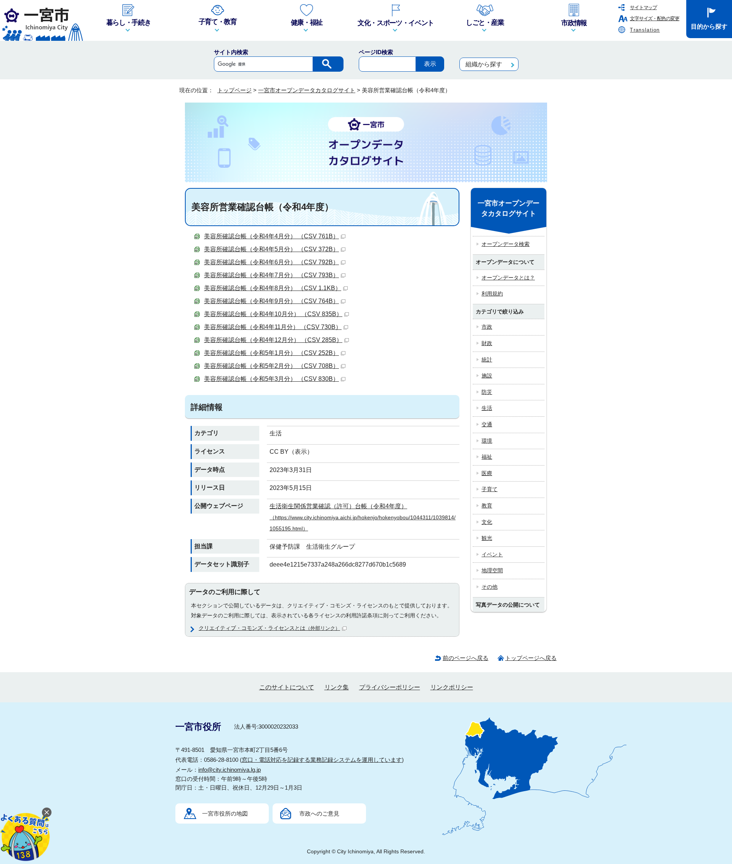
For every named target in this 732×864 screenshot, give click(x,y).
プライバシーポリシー (389, 687)
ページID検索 (376, 52)
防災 (487, 392)
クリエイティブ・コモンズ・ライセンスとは (269, 628)
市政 (487, 327)
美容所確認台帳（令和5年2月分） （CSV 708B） (271, 366)
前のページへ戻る (465, 658)
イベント (492, 554)
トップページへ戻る (531, 658)
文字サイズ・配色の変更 (654, 18)
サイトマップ (643, 7)
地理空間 (492, 570)
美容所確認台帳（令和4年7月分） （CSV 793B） (271, 275)
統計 (487, 360)
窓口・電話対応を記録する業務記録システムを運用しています (322, 759)
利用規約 (492, 294)
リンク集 (336, 687)
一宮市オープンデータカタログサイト (306, 90)
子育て (490, 489)
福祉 (487, 457)
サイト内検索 (231, 52)
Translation (645, 30)
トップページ (234, 90)
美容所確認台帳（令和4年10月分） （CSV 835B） (273, 314)
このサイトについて (286, 687)
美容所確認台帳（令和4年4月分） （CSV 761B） (271, 236)
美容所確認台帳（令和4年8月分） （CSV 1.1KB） (272, 288)
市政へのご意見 (319, 813)
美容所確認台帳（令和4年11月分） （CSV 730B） (273, 327)
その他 (490, 587)
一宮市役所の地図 (225, 813)
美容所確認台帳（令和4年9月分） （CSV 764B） (271, 301)
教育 (487, 506)
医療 (487, 473)
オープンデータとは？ (508, 278)
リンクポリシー (451, 687)
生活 (487, 408)
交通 (487, 424)
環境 (487, 441)
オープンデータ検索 (506, 244)
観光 (487, 538)
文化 (487, 522)
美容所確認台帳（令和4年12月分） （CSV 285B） (273, 340)
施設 (487, 376)
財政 (487, 343)
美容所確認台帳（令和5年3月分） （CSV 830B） (271, 379)
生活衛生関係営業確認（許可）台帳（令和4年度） (363, 517)
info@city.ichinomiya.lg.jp (229, 769)
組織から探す (484, 64)
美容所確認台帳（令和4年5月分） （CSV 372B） (271, 249)
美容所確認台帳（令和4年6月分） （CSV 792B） (271, 262)
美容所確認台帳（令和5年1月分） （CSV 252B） (271, 353)
